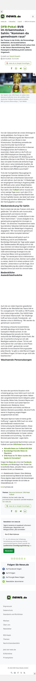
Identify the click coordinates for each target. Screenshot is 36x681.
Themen (6, 639)
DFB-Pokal (26, 492)
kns (2, 487)
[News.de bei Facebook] (18, 672)
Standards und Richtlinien (13, 614)
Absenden (9, 551)
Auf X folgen (10, 573)
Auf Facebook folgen (14, 569)
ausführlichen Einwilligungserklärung (16, 546)
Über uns (6, 625)
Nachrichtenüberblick (11, 643)
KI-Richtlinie (7, 654)
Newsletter (7, 629)
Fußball (11, 494)
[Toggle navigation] (33, 16)
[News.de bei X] (21, 672)
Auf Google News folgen (15, 577)
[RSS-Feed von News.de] (24, 672)
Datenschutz (8, 610)
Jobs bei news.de (9, 650)
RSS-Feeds (7, 635)
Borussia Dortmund (15, 492)
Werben (6, 621)
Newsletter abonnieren (15, 581)
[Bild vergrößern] (34, 74)
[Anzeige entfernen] (34, 673)
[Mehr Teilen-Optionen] (25, 68)
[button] (18, 63)
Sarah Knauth (15, 56)
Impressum (7, 606)
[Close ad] (1, 11)
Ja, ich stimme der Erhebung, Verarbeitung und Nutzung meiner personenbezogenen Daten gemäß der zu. (17, 542)
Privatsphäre (8, 658)
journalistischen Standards (11, 499)
